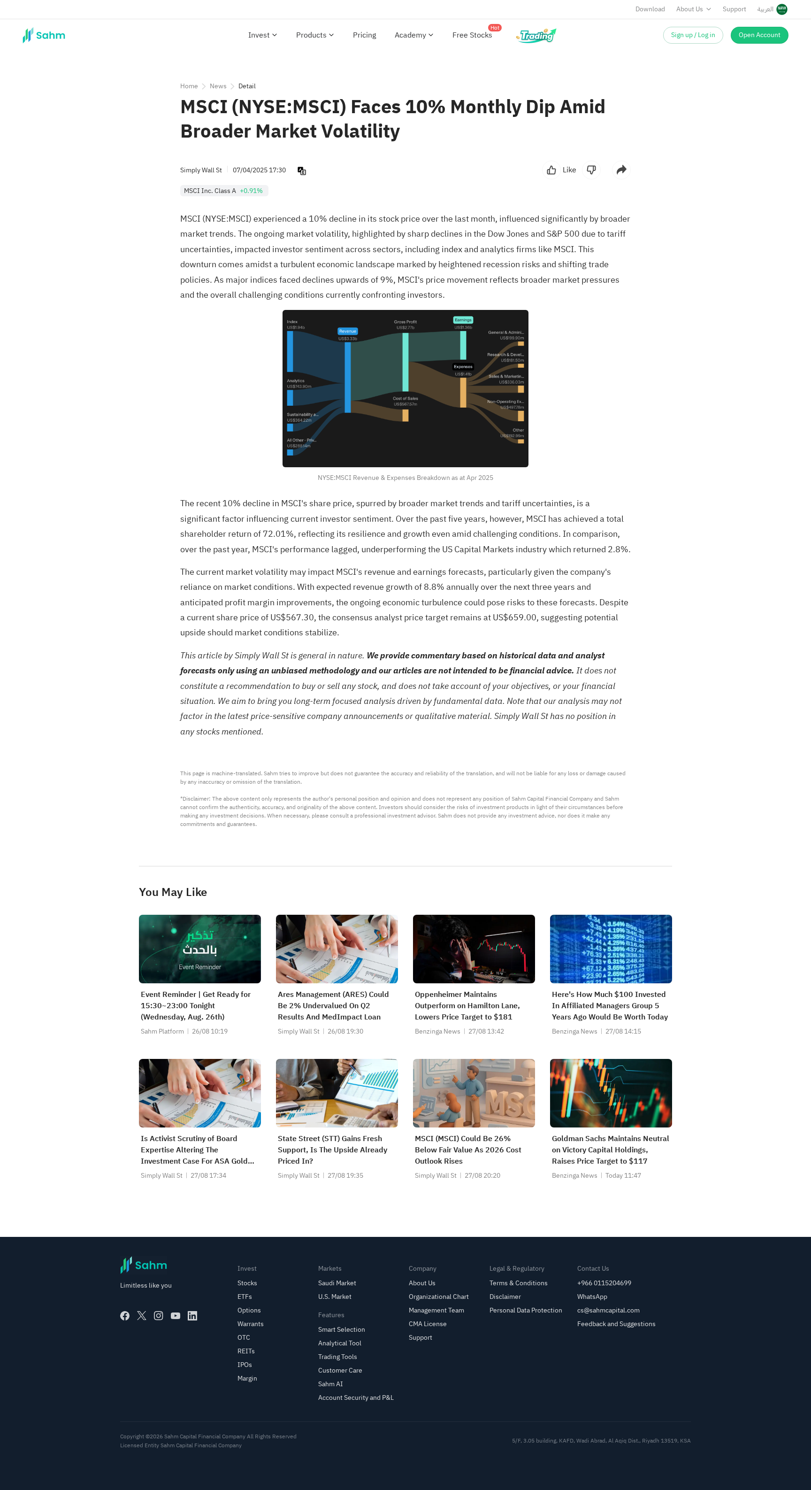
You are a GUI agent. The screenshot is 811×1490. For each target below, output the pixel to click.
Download (650, 9)
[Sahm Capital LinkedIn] (192, 1315)
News (218, 86)
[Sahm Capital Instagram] (158, 1315)
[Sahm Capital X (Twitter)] (141, 1315)
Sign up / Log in (693, 35)
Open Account (759, 35)
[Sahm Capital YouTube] (175, 1315)
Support (734, 9)
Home (189, 86)
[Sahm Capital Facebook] (125, 1315)
